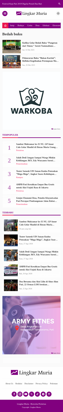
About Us (9, 384)
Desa (37, 25)
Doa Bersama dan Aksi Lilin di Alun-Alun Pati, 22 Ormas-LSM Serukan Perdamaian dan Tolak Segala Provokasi (38, 284)
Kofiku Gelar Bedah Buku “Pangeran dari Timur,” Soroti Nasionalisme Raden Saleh (39, 46)
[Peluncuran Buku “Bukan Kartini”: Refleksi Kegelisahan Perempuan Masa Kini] (11, 61)
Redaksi (18, 384)
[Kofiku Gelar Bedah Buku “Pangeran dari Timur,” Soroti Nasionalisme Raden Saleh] (11, 46)
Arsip (12, 25)
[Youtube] (25, 394)
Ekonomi (56, 25)
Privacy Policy (42, 384)
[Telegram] (43, 394)
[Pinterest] (49, 394)
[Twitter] (31, 394)
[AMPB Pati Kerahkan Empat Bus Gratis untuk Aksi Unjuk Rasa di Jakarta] (11, 270)
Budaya (21, 25)
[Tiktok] (37, 394)
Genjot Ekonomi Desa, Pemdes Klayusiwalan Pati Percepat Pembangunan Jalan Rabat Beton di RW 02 (37, 201)
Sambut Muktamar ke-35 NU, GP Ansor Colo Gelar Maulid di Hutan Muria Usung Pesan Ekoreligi (36, 147)
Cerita (29, 25)
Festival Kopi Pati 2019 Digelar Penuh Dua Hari (22, 4)
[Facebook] (14, 394)
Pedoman (54, 384)
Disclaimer (28, 384)
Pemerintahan (22, 164)
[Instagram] (19, 394)
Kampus (19, 177)
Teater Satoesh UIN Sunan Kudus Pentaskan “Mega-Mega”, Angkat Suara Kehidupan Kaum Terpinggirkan (37, 174)
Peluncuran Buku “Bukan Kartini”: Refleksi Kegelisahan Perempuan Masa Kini (40, 61)
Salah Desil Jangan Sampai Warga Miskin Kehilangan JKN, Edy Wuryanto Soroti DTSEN (35, 161)
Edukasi (46, 25)
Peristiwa (20, 150)
